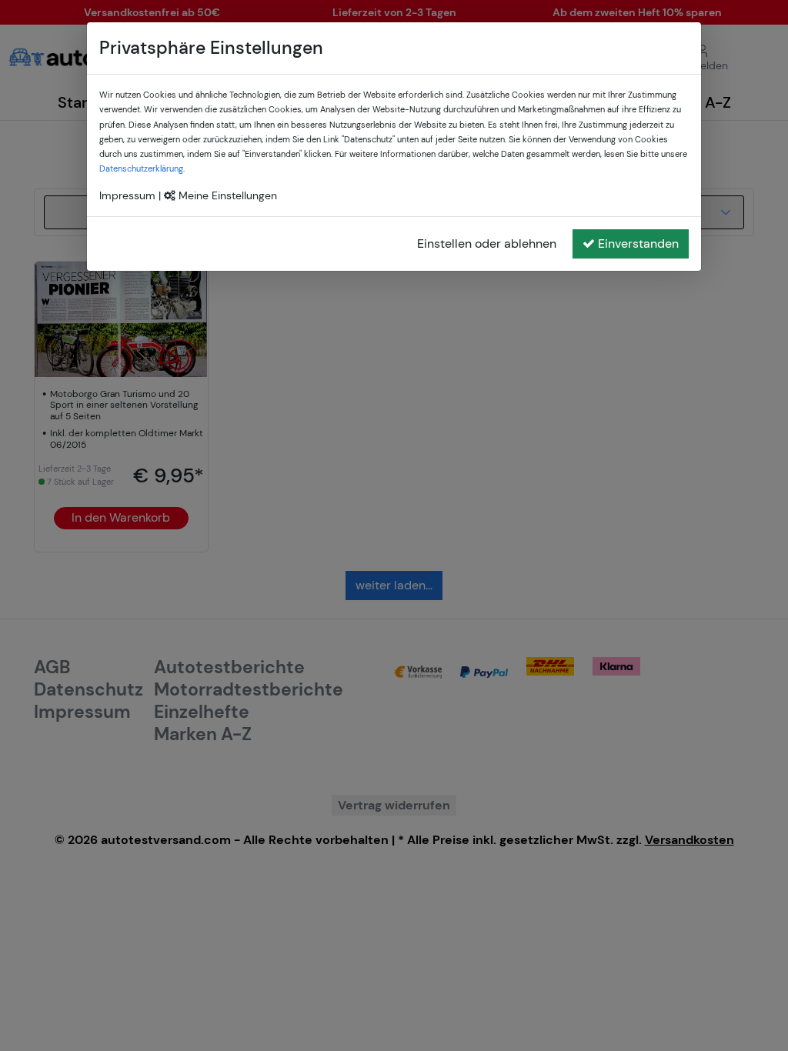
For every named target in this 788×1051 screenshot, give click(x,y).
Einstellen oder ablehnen (486, 243)
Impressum (127, 195)
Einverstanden (638, 243)
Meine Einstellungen (226, 195)
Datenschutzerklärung (141, 168)
